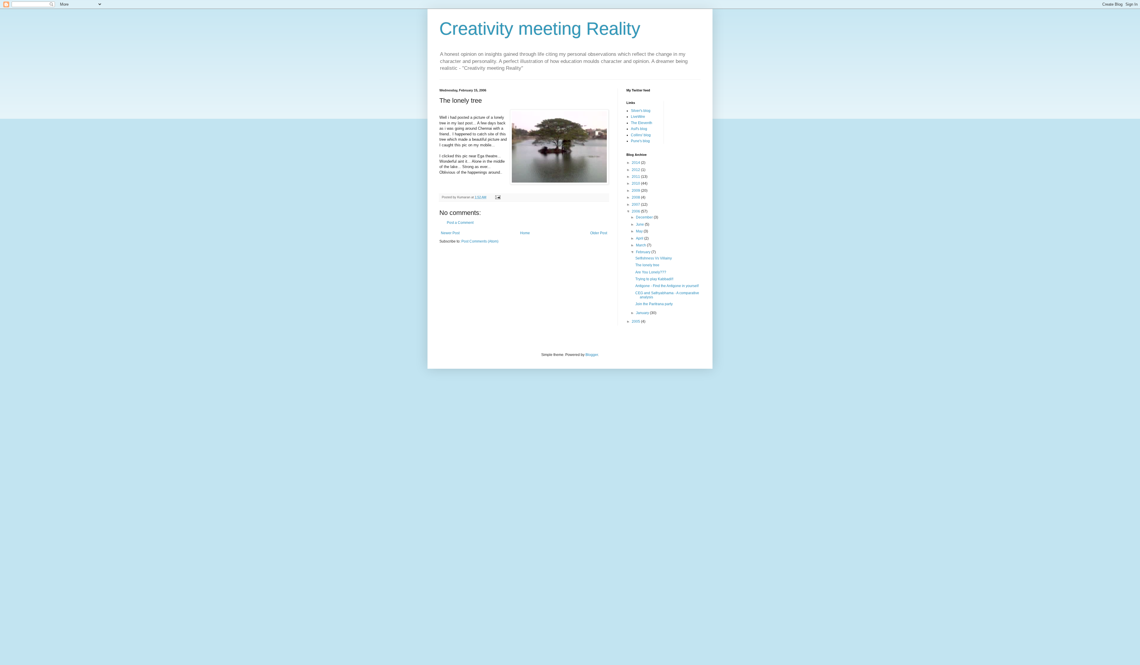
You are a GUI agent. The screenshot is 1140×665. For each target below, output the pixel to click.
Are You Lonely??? (650, 272)
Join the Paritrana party (654, 304)
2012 (636, 170)
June (640, 224)
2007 (636, 204)
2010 (636, 183)
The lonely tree (647, 265)
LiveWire (638, 117)
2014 (636, 163)
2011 (636, 177)
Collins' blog (641, 135)
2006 (636, 211)
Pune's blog (640, 141)
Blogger (591, 355)
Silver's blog (640, 111)
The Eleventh (641, 123)
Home (525, 233)
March (641, 245)
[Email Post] (497, 197)
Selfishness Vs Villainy (653, 258)
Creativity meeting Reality (539, 29)
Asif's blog (639, 129)
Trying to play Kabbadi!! (654, 279)
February (643, 252)
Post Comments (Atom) (479, 241)
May (640, 231)
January (643, 313)
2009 (636, 191)
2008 (636, 197)
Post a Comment (460, 223)
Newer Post (450, 233)
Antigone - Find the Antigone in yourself (667, 286)
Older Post (598, 233)
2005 (636, 321)
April (640, 238)
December (645, 217)
